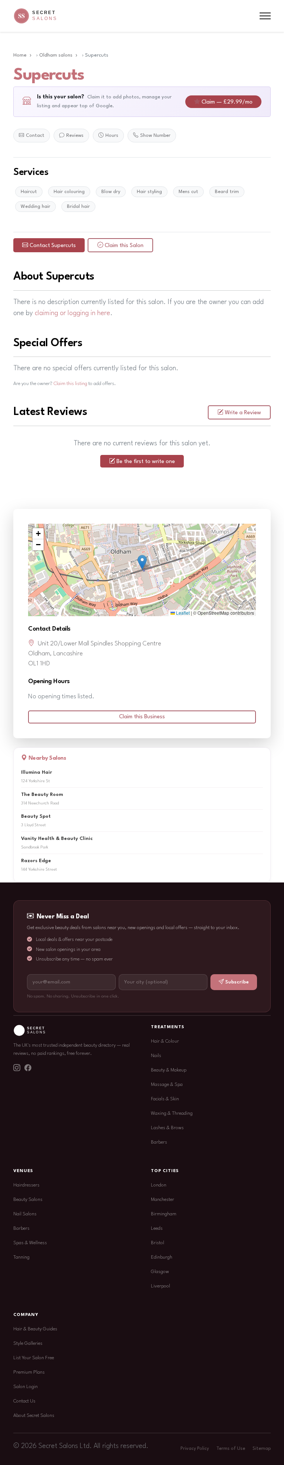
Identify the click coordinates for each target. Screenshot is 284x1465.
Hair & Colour (165, 1041)
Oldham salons (55, 55)
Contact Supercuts (53, 246)
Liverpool (160, 1286)
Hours (111, 135)
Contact (35, 135)
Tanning (21, 1257)
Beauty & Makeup (168, 1070)
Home (20, 55)
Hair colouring (69, 191)
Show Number (155, 135)
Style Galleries (28, 1343)
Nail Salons (25, 1214)
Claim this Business (142, 717)
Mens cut (188, 191)
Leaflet (182, 613)
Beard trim (227, 191)
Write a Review (243, 413)
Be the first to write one (145, 462)
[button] (142, 562)
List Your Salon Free (33, 1358)
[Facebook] (27, 1069)
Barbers (159, 1142)
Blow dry (110, 191)
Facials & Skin (165, 1099)
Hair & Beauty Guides (35, 1329)
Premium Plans (29, 1372)
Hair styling (149, 191)
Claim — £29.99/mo (227, 102)
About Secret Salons (33, 1415)
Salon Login (25, 1386)
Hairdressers (26, 1185)
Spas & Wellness (30, 1242)
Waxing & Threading (172, 1113)
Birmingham (163, 1214)
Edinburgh (161, 1257)
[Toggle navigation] (265, 16)
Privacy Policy (194, 1449)
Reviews (75, 135)
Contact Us (24, 1401)
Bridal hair (78, 206)
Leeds (157, 1228)
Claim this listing (70, 383)
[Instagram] (16, 1069)
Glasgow (160, 1271)
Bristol (157, 1242)
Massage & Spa (167, 1084)
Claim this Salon (124, 246)
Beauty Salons (28, 1199)
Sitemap (262, 1449)
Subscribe (237, 982)
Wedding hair (35, 206)
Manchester (162, 1199)
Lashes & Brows (167, 1127)
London (158, 1185)
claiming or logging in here (72, 313)
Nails (156, 1055)
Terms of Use (230, 1449)
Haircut (29, 191)
